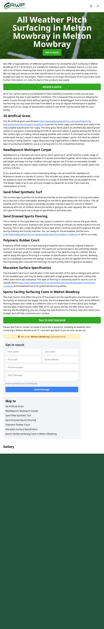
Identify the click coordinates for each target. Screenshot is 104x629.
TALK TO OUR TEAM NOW (52, 320)
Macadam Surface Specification (21, 429)
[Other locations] (91, 6)
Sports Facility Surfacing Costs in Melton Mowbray (31, 433)
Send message (42, 389)
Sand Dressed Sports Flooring (20, 420)
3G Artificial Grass (14, 406)
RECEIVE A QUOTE (52, 86)
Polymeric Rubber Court (17, 424)
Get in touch (52, 52)
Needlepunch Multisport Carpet (21, 410)
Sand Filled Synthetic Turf (18, 415)
